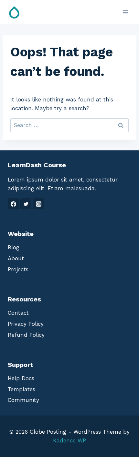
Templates (21, 389)
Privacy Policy (26, 324)
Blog (13, 247)
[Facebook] (13, 203)
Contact (18, 313)
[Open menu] (125, 12)
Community (23, 400)
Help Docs (21, 378)
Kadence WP (69, 440)
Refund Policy (26, 335)
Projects (18, 269)
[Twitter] (25, 203)
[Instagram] (38, 203)
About (16, 258)
